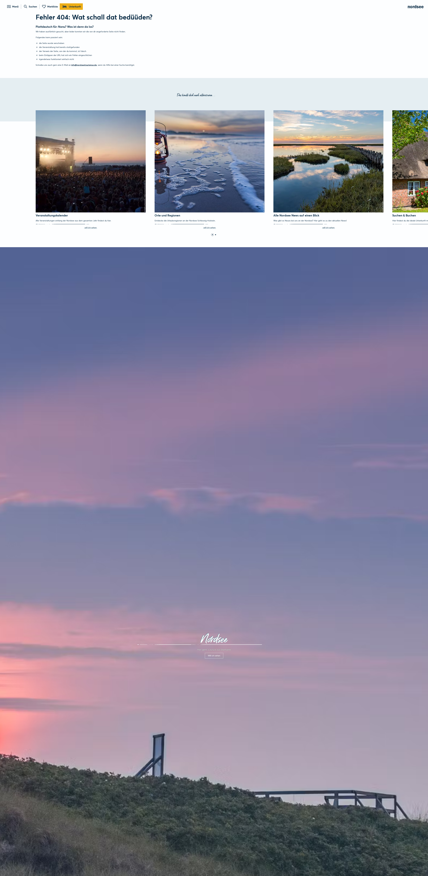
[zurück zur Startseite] (416, 6)
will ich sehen (39, 111)
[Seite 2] (215, 234)
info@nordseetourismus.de (84, 65)
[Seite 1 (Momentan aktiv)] (212, 234)
